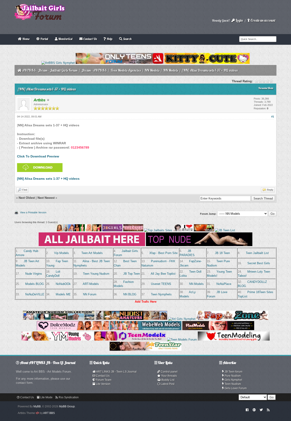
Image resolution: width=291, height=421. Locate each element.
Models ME (63, 294)
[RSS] (268, 409)
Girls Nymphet (233, 379)
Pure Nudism (232, 375)
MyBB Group (67, 406)
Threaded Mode (265, 88)
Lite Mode (46, 397)
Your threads (169, 375)
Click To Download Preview (38, 156)
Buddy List (167, 379)
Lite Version (102, 384)
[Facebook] (247, 409)
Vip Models (61, 253)
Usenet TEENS (161, 284)
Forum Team (103, 379)
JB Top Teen (131, 273)
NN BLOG (129, 294)
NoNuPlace (223, 284)
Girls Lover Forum (235, 388)
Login (239, 20)
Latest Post (167, 384)
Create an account (262, 20)
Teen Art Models (92, 253)
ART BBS (49, 413)
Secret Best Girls (258, 263)
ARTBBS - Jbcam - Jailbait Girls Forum (50, 70)
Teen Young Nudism (96, 273)
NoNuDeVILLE (34, 294)
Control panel (169, 371)
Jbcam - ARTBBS (94, 70)
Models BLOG (34, 284)
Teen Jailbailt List (257, 253)
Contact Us (102, 375)
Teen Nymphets (161, 294)
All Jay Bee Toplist (163, 273)
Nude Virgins (33, 273)
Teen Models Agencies (125, 70)
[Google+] (254, 409)
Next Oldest (27, 197)
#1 (272, 116)
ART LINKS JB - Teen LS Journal (116, 371)
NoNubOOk (63, 284)
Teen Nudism (232, 384)
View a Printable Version (33, 212)
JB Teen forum (233, 371)
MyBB (37, 406)
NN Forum (89, 294)
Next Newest (46, 197)
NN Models (152, 70)
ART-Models (91, 284)
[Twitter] (261, 409)
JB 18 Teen (222, 253)
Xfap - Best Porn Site (163, 253)
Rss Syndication (68, 397)
